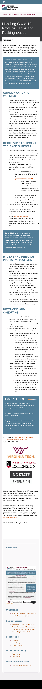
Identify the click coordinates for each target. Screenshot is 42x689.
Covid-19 (15, 640)
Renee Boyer (16, 654)
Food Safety (16, 643)
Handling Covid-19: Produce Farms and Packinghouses (19, 14)
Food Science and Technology (22, 665)
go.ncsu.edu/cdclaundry (22, 216)
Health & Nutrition (17, 645)
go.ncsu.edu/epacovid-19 (24, 179)
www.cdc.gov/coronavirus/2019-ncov (15, 439)
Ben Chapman (16, 656)
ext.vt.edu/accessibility (10, 517)
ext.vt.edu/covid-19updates (23, 437)
